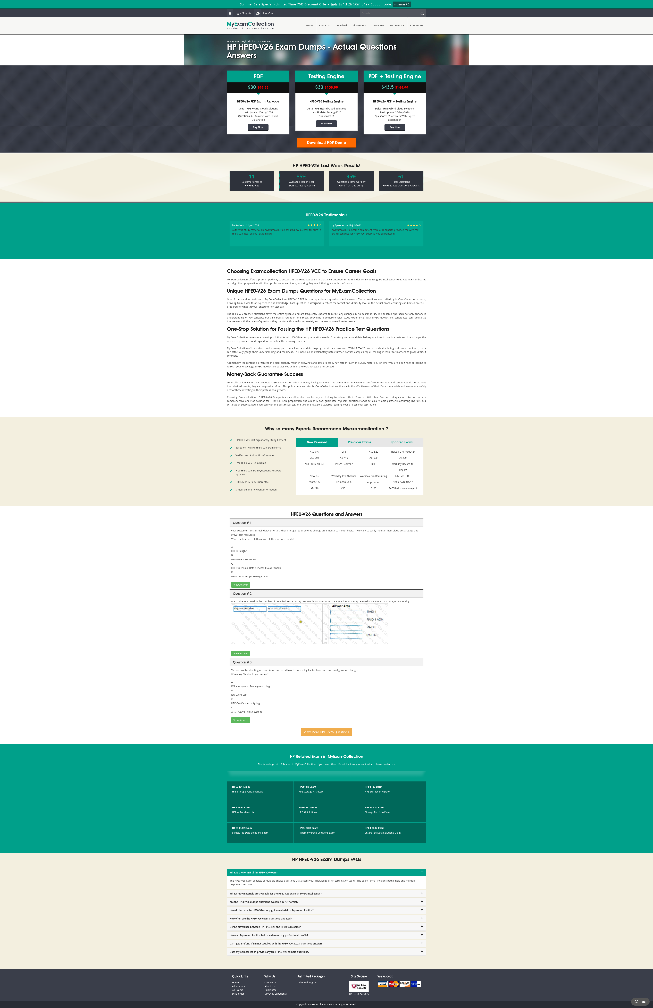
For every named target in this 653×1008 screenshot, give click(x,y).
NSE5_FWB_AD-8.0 (403, 482)
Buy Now (258, 127)
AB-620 (374, 457)
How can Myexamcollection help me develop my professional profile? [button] (269, 935)
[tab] (326, 872)
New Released (317, 442)
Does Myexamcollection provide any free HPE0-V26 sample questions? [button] (269, 951)
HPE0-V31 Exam (307, 807)
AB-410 (344, 457)
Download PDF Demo (326, 142)
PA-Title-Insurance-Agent (403, 488)
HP (237, 41)
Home (309, 25)
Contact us (270, 982)
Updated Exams (402, 442)
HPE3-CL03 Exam (308, 828)
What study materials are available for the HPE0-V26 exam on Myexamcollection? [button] (276, 893)
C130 (373, 488)
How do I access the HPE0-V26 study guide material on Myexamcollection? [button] (272, 910)
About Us (324, 25)
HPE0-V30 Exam (241, 807)
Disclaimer (238, 993)
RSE (373, 464)
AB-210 (315, 488)
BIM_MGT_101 (403, 476)
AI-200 (403, 457)
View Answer (240, 584)
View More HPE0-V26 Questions (326, 732)
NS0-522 (373, 451)
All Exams (237, 990)
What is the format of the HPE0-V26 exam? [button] (254, 872)
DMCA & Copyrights (275, 993)
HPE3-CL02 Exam (242, 828)
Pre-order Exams (359, 442)
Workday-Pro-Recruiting (373, 476)
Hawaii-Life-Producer (403, 451)
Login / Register (244, 13)
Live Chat (268, 13)
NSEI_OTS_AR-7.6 (314, 464)
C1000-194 (314, 482)
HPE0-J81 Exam (241, 786)
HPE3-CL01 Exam (374, 807)
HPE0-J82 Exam (307, 786)
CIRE (344, 451)
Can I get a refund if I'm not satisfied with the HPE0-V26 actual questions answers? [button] (276, 943)
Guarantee (378, 25)
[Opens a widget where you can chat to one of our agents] (640, 1002)
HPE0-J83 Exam (373, 786)
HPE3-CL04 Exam (374, 828)
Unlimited (341, 25)
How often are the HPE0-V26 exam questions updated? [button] (261, 918)
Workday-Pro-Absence (343, 476)
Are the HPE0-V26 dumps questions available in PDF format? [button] (264, 901)
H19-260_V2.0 (343, 482)
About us (269, 986)
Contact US (416, 25)
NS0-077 (314, 451)
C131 (344, 488)
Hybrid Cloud (249, 41)
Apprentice (373, 482)
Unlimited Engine (306, 982)
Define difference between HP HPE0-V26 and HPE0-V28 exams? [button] (265, 926)
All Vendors (359, 25)
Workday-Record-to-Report (403, 466)
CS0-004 (314, 457)
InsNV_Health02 (344, 464)
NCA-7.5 (314, 476)
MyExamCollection (250, 25)
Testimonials (397, 25)
